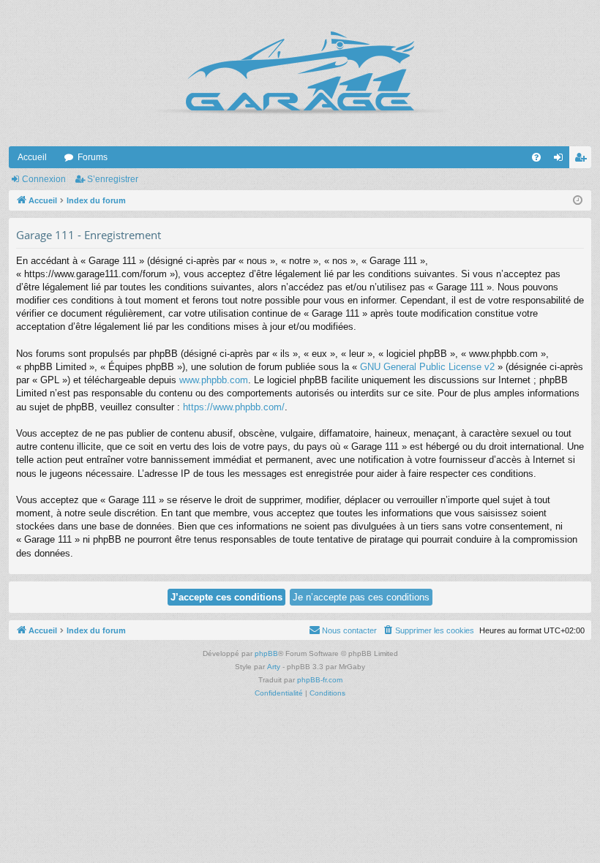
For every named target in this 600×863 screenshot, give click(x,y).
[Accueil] (300, 73)
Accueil (32, 157)
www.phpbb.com (213, 379)
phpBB (266, 653)
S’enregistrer (112, 179)
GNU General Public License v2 (427, 366)
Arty (273, 667)
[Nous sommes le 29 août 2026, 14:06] (577, 200)
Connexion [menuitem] (561, 160)
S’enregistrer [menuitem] (583, 160)
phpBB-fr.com (319, 680)
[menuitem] (536, 157)
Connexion (44, 179)
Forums (93, 157)
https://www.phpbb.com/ (234, 407)
